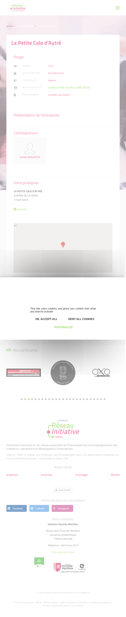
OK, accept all (46, 319)
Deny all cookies (81, 319)
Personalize (63, 327)
